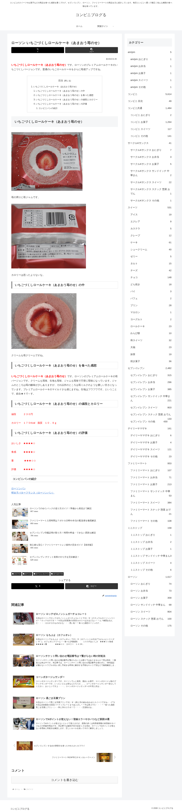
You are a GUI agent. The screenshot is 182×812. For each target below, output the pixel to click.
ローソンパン (18, 488)
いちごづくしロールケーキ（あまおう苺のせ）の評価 (61, 104)
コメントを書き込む (64, 780)
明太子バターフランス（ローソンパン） (32, 492)
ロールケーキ (58, 574)
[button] (91, 50)
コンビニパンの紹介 (48, 108)
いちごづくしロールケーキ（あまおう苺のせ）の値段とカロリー (67, 99)
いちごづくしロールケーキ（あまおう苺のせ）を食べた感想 (64, 95)
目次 (60, 80)
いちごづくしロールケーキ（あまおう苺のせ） (55, 86)
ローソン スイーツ (42, 574)
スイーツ (17, 574)
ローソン (28, 574)
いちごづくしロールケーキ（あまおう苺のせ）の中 (60, 91)
